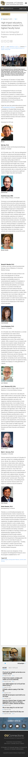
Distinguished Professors (9, 107)
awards (21, 559)
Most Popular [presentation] (13, 668)
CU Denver (7, 48)
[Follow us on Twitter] (10, 726)
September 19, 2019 (13, 46)
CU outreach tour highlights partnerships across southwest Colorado (14, 673)
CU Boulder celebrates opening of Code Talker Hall (13, 690)
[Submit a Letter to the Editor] (17, 726)
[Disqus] (14, 587)
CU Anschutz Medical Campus (16, 48)
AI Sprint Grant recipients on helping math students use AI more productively (12, 678)
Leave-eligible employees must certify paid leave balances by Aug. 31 (14, 684)
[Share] (11, 41)
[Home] (12, 3)
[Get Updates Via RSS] (24, 726)
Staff (3, 46)
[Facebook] (2, 41)
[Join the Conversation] (4, 726)
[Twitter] (5, 41)
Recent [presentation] (5, 668)
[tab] (5, 667)
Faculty (6, 49)
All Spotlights (21, 663)
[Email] (8, 41)
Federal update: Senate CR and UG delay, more (13, 711)
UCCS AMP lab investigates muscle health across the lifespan (14, 695)
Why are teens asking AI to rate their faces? (13, 707)
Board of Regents (4, 559)
